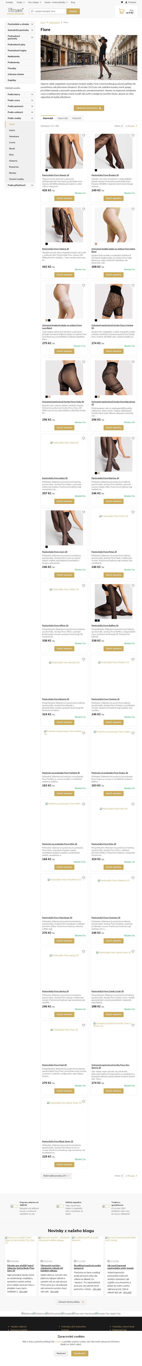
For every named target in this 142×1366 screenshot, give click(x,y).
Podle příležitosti (17, 185)
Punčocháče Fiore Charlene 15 (106, 917)
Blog (73, 2)
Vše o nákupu (33, 2)
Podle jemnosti (15, 106)
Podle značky (14, 118)
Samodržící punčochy (18, 30)
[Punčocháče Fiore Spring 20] (64, 969)
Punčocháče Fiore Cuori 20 (54, 552)
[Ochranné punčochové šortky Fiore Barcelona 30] (114, 379)
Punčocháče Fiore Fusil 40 (54, 1065)
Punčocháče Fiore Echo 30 (104, 844)
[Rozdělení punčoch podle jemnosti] (88, 1246)
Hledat (73, 11)
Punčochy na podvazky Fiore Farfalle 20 (61, 773)
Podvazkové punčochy (14, 37)
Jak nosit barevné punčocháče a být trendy (120, 1266)
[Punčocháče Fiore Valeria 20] (64, 226)
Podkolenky (14, 62)
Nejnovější (48, 118)
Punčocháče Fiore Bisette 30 (55, 699)
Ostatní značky (16, 179)
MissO (12, 148)
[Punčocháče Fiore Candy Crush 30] (114, 969)
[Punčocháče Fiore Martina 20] (114, 455)
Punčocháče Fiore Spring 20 (55, 991)
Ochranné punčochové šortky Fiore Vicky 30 (63, 401)
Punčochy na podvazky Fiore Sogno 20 (110, 773)
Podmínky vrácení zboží (123, 1326)
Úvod (43, 22)
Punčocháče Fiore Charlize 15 (105, 699)
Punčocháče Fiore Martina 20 (105, 478)
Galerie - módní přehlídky (55, 2)
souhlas (58, 1341)
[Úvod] (16, 11)
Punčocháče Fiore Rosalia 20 (105, 175)
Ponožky (12, 68)
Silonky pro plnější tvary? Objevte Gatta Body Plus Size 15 (20, 1268)
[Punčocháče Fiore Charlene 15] (114, 895)
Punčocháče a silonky (18, 24)
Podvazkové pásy (16, 44)
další (132, 126)
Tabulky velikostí (18, 1326)
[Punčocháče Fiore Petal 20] (114, 529)
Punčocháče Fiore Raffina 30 (105, 625)
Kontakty (9, 2)
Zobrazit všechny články (69, 1302)
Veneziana (14, 136)
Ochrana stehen (16, 74)
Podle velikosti (15, 112)
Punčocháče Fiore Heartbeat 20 (57, 917)
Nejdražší (76, 118)
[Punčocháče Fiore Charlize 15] (114, 676)
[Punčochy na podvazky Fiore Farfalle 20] (64, 750)
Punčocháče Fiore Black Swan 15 (57, 1141)
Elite (11, 154)
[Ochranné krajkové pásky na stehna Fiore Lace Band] (64, 302)
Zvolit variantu (64, 198)
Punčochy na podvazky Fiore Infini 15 (59, 844)
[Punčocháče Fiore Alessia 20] (64, 152)
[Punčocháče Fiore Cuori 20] (64, 529)
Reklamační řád (119, 1330)
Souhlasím (79, 1353)
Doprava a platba (18, 1330)
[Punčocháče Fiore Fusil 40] (64, 1042)
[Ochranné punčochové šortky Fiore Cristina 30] (114, 302)
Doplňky (12, 80)
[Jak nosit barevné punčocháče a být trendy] (121, 1246)
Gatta (12, 130)
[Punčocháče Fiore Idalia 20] (64, 455)
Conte (12, 142)
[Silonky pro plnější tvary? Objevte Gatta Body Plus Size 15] (21, 1246)
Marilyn (12, 173)
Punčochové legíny (17, 50)
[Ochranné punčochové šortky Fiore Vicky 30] (64, 379)
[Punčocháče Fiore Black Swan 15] (64, 1119)
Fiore (12, 124)
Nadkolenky (14, 56)
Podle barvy (14, 94)
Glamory (13, 161)
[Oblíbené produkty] (122, 2)
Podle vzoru (14, 100)
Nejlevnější (63, 118)
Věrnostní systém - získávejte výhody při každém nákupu (52, 1268)
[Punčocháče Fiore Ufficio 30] (64, 603)
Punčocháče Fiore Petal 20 (104, 552)
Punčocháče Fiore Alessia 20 (55, 175)
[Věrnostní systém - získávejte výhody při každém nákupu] (54, 1246)
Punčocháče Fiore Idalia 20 (54, 478)
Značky (19, 2)
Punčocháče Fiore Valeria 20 (55, 249)
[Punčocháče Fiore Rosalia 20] (114, 152)
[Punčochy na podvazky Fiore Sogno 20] (114, 750)
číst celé (23, 1291)
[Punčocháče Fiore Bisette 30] (64, 676)
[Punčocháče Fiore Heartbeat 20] (64, 895)
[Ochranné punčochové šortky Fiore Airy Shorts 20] (114, 1042)
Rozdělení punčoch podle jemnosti (87, 1266)
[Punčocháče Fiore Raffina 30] (114, 603)
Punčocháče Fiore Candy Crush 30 (108, 991)
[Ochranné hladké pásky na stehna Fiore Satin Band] (114, 226)
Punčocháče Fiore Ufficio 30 (55, 625)
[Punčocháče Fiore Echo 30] (114, 821)
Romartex (14, 167)
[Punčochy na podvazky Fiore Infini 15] (64, 821)
